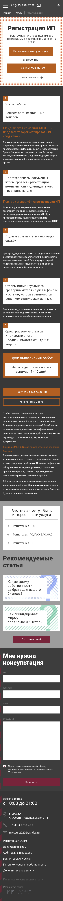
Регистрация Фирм (15, 840)
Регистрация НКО (24, 543)
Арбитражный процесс (17, 852)
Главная (7, 13)
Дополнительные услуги (18, 870)
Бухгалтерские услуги (17, 858)
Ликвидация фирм (14, 846)
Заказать (32, 782)
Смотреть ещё (31, 639)
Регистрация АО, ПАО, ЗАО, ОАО (32, 534)
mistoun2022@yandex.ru (24, 832)
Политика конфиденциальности (23, 879)
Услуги (18, 13)
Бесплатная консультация (30, 51)
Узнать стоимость (29, 77)
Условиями (14, 772)
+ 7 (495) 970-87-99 (23, 5)
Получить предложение (31, 391)
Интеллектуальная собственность (24, 864)
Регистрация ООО (24, 526)
